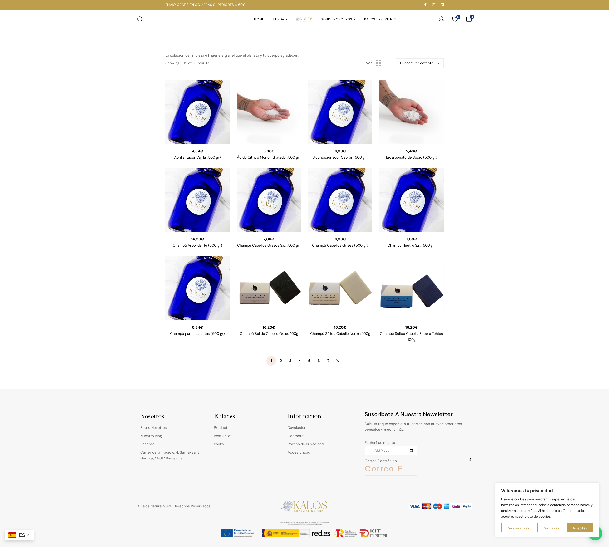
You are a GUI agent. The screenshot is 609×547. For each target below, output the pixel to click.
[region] (547, 510)
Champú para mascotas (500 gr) (197, 333)
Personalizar (518, 528)
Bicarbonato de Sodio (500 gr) (411, 157)
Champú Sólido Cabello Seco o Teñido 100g (411, 336)
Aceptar (580, 528)
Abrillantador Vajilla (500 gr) (197, 157)
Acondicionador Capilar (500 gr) (340, 157)
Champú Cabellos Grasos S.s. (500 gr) (269, 245)
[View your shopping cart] (469, 19)
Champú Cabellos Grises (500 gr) (340, 245)
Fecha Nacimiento (380, 442)
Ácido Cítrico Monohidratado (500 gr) (269, 157)
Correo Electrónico (381, 461)
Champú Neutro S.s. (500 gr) (412, 245)
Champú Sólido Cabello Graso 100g (269, 333)
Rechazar (551, 528)
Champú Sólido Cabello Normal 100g (340, 333)
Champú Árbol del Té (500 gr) (197, 245)
